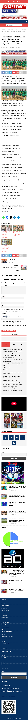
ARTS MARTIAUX (5, 605)
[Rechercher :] (14, 25)
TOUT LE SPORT (4, 646)
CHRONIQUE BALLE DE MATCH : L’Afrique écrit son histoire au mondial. (17, 504)
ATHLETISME (4, 608)
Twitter (3, 660)
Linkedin (3, 664)
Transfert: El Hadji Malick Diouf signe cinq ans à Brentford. (17, 590)
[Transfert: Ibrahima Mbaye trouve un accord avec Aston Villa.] (14, 415)
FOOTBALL (3, 620)
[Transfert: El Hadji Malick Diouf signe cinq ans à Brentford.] (20, 415)
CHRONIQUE (4, 615)
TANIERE (3, 641)
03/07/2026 (12, 490)
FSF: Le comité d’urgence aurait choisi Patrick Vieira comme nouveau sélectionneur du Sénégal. (12, 386)
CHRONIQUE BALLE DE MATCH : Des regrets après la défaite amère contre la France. (17, 520)
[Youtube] (8, 1)
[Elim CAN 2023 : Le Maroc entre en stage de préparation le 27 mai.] (18, 228)
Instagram (3, 662)
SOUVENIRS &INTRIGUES (6, 639)
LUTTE (2, 629)
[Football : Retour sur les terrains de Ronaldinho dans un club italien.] (7, 425)
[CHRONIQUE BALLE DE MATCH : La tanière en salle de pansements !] (4, 513)
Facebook (3, 657)
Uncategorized (4, 648)
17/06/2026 (12, 523)
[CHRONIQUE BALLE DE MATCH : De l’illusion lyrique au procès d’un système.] (4, 488)
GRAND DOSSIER (5, 622)
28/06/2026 (12, 507)
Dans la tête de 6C (5, 617)
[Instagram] (17, 1)
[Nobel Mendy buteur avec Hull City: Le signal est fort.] (20, 420)
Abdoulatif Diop (13, 47)
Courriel (3, 300)
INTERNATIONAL (5, 627)
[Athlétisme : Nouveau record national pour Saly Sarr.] (14, 420)
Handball (3, 624)
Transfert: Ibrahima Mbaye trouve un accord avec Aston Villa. (16, 582)
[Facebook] (11, 1)
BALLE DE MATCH (5, 610)
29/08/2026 (12, 576)
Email (2, 452)
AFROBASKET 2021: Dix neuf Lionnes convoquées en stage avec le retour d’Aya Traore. (6, 234)
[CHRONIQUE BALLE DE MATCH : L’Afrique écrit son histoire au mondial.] (4, 504)
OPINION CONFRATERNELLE (7, 631)
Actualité (3, 603)
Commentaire (4, 285)
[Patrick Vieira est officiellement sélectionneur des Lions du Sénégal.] (14, 425)
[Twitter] (14, 1)
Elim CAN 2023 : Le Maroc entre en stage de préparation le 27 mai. (18, 233)
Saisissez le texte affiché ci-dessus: (17, 316)
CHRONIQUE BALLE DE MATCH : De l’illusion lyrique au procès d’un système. (17, 488)
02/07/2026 (12, 498)
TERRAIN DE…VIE (5, 643)
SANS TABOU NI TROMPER (7, 636)
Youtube (3, 655)
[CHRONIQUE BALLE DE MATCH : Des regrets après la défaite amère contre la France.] (4, 520)
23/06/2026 (12, 514)
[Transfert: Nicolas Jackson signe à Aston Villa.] (7, 420)
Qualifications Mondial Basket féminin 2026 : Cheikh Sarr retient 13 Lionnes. (5, 248)
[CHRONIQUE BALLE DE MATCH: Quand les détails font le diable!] (4, 496)
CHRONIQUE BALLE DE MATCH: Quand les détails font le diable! (17, 495)
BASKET (3, 613)
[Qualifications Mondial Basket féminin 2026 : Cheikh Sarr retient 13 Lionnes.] (6, 242)
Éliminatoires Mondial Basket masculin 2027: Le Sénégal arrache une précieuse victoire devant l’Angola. (13, 351)
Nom (2, 296)
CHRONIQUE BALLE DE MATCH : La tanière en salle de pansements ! (17, 512)
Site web (3, 305)
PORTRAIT (3, 634)
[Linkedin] (20, 1)
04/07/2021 (5, 47)
